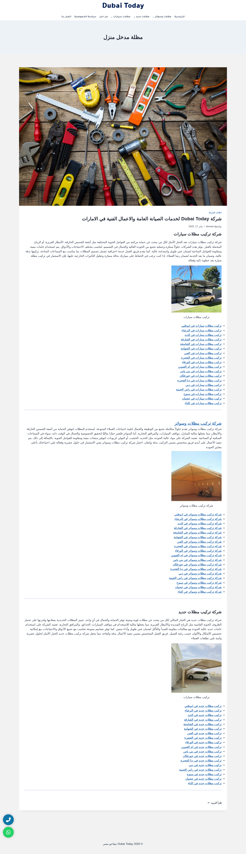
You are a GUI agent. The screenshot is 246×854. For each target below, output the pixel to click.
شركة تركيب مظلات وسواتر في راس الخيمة (195, 578)
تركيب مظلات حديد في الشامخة (202, 724)
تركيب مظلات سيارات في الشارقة (201, 339)
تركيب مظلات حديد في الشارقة (203, 719)
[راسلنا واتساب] (8, 832)
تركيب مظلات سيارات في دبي (204, 385)
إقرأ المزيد (215, 803)
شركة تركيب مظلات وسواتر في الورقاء (198, 550)
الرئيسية (179, 17)
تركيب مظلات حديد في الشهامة (203, 728)
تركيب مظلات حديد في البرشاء (203, 710)
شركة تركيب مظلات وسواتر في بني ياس (197, 560)
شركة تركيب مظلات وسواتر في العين (199, 541)
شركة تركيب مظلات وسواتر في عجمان (198, 587)
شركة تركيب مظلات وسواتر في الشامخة (197, 532)
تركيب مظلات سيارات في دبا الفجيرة (199, 380)
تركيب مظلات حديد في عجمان (203, 778)
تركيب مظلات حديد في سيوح (204, 774)
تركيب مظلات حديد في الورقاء (203, 742)
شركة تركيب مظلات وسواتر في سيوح (199, 582)
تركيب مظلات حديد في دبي (205, 765)
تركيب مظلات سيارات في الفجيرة (201, 357)
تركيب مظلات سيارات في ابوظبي (201, 325)
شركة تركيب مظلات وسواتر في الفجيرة (198, 546)
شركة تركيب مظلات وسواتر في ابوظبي (198, 514)
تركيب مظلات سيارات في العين (203, 353)
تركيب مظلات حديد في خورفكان (202, 756)
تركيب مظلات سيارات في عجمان (202, 398)
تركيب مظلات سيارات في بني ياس (201, 371)
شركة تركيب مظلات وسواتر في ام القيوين (196, 555)
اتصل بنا (66, 17)
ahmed (209, 226)
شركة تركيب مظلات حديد (200, 612)
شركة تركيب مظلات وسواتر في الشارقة (198, 528)
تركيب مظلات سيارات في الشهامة (201, 348)
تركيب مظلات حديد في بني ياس (202, 751)
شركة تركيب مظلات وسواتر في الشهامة (198, 537)
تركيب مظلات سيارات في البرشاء (202, 330)
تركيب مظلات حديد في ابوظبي (203, 706)
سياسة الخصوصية (85, 17)
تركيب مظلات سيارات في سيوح (203, 394)
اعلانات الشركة (215, 212)
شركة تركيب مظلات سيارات (197, 234)
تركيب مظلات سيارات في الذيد (203, 335)
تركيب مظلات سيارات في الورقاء (202, 362)
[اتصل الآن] (8, 819)
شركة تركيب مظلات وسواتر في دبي (200, 573)
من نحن (103, 17)
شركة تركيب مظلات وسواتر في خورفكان (197, 564)
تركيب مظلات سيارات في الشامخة (201, 344)
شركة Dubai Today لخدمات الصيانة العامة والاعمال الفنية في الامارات (152, 218)
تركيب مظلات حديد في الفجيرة (203, 737)
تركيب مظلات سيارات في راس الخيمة (199, 389)
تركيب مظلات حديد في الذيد (205, 715)
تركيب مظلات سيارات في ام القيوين (200, 366)
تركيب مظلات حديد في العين (204, 733)
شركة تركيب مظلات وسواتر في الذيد (200, 523)
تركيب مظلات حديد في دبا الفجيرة (201, 760)
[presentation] (123, 136)
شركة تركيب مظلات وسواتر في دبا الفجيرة (196, 569)
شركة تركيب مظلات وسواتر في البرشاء (198, 519)
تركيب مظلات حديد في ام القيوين (201, 747)
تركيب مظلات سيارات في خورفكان (201, 375)
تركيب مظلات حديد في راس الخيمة (200, 769)
